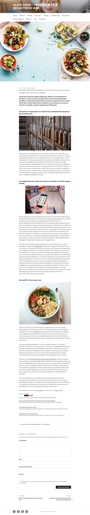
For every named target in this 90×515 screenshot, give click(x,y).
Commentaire (23, 440)
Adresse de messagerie (25, 466)
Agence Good (59, 390)
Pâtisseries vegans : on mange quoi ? (28, 413)
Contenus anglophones (18, 19)
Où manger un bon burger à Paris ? (28, 407)
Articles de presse (55, 15)
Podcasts (46, 15)
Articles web (37, 15)
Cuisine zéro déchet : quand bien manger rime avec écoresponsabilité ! (37, 400)
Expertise (29, 15)
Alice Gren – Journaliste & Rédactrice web (35, 6)
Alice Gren (32, 88)
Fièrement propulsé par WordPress (48, 511)
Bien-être (24, 424)
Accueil (15, 15)
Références (29, 19)
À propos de (22, 15)
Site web (21, 474)
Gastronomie (46, 424)
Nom (20, 459)
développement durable (34, 424)
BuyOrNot (38, 246)
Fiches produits (65, 15)
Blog (35, 19)
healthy (37, 332)
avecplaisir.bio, (39, 390)
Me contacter (42, 19)
